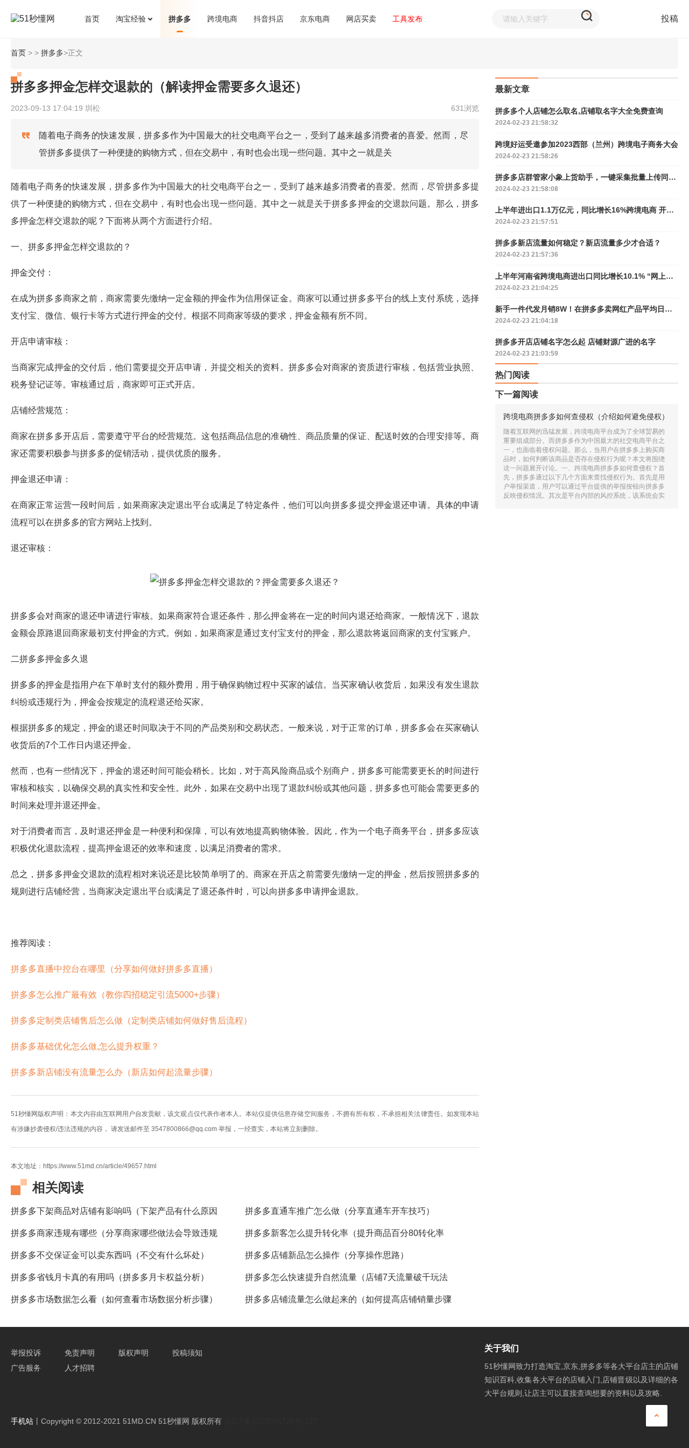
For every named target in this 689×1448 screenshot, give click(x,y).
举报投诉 (26, 1352)
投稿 (669, 18)
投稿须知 (187, 1352)
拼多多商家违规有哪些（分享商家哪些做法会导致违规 (114, 1233)
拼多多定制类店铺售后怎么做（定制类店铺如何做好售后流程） (131, 1020)
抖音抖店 (269, 19)
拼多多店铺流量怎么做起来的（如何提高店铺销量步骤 (348, 1299)
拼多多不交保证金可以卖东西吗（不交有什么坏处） (110, 1255)
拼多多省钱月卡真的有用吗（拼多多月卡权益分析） (110, 1277)
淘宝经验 (131, 19)
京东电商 (315, 19)
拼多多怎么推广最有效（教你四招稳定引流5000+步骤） (117, 994)
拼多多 (179, 19)
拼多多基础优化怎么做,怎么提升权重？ (85, 1046)
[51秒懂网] (43, 19)
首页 (18, 52)
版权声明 (133, 1352)
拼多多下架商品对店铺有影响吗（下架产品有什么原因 (114, 1211)
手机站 (22, 1421)
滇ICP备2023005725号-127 (271, 1421)
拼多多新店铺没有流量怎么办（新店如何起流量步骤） (114, 1072)
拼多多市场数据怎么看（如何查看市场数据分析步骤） (114, 1299)
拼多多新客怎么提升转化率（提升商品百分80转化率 (344, 1233)
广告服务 (26, 1368)
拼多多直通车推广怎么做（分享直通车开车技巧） (339, 1211)
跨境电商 (222, 19)
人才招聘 (80, 1368)
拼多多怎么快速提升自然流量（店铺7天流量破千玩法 (346, 1277)
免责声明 (80, 1352)
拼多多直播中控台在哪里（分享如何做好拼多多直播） (114, 968)
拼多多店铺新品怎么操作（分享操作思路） (327, 1255)
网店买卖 (361, 19)
